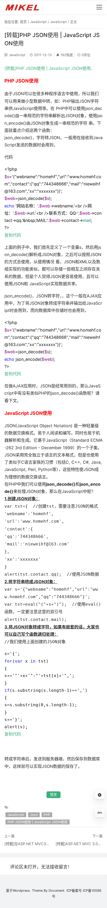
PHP (47, 815)
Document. (57, 890)
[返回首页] (24, 7)
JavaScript (38, 22)
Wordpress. (22, 890)
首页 (23, 22)
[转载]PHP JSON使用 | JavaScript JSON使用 (47, 68)
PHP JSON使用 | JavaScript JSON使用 (38, 822)
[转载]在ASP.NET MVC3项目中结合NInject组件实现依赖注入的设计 (27, 844)
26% (99, 813)
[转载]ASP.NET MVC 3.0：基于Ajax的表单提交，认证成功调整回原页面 (79, 844)
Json (34, 815)
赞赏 (53, 795)
